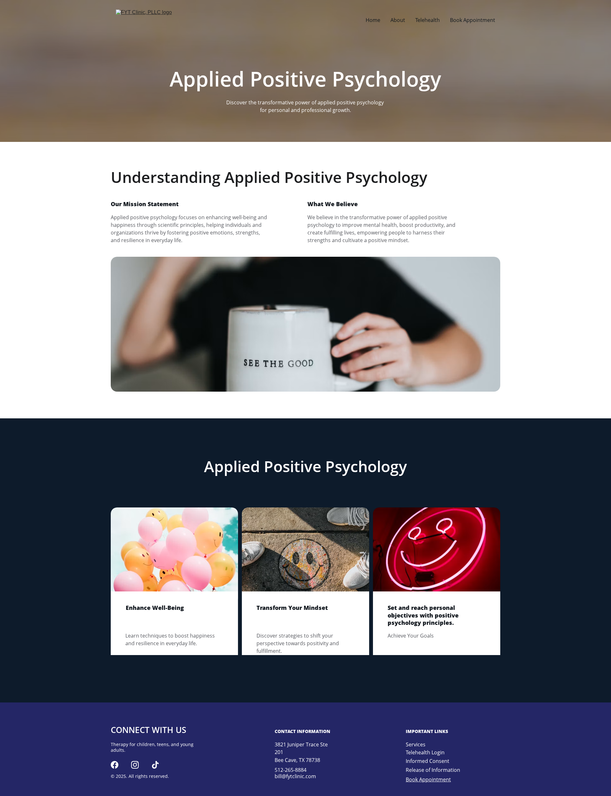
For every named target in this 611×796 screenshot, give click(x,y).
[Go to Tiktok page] (155, 765)
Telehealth (427, 20)
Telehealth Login (425, 752)
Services (415, 744)
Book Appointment (472, 20)
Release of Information (433, 769)
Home (373, 20)
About (397, 20)
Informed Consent (427, 761)
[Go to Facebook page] (114, 765)
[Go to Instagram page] (135, 765)
